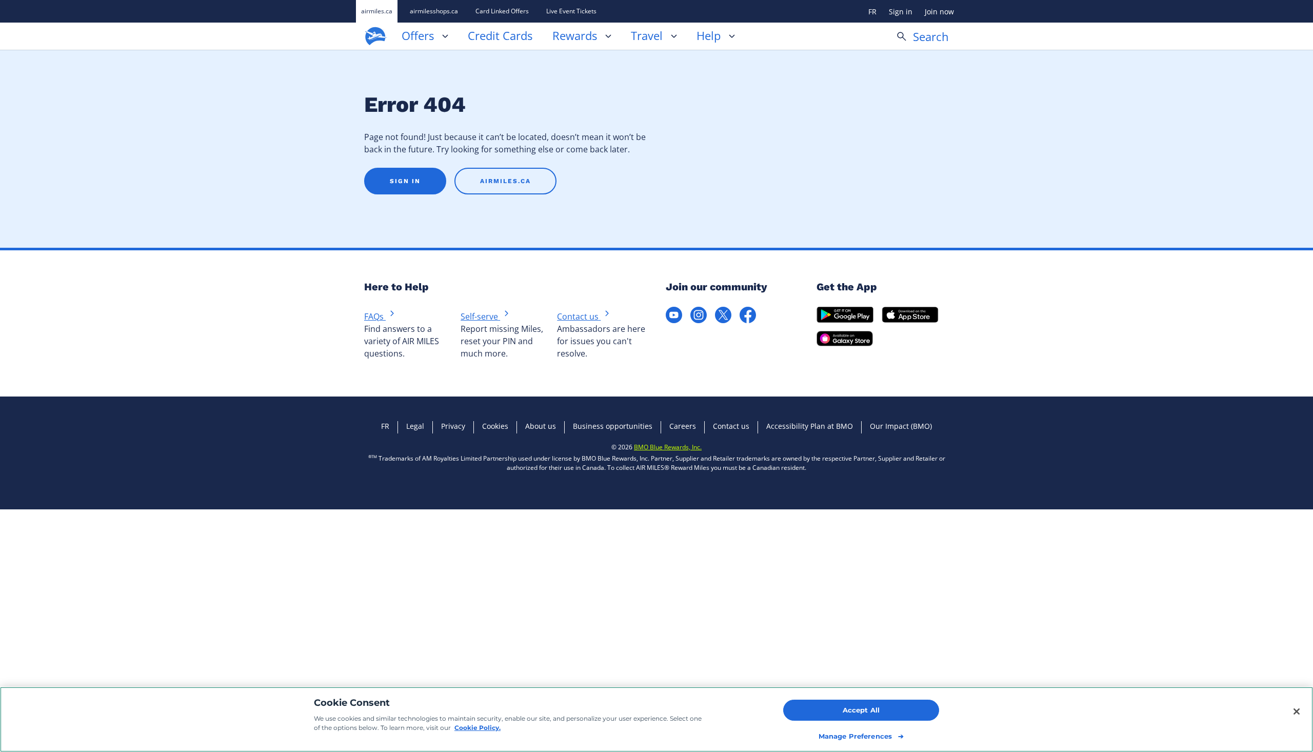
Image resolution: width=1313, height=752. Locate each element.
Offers (418, 36)
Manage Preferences (855, 736)
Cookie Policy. (477, 727)
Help (709, 36)
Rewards (574, 36)
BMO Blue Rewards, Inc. (668, 447)
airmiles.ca (376, 11)
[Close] (1296, 711)
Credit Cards (500, 36)
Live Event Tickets (571, 11)
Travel (647, 36)
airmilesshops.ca (434, 11)
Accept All (861, 710)
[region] (656, 719)
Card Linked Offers (502, 11)
